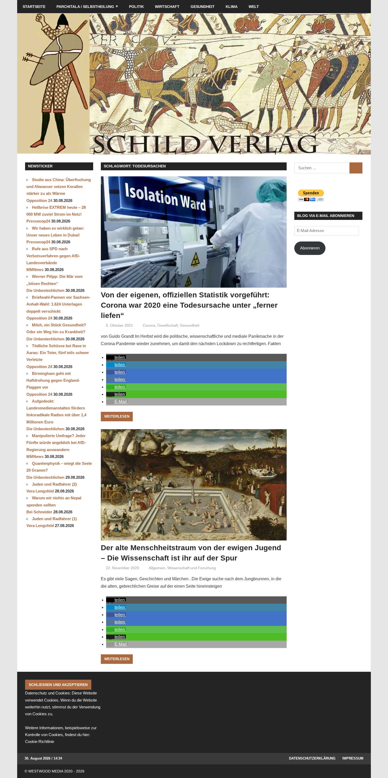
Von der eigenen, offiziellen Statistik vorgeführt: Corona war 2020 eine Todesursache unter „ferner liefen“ (189, 305)
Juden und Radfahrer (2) (54, 484)
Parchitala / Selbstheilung (85, 6)
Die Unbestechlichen (45, 290)
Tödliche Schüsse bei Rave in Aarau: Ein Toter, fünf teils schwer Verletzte (57, 353)
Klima (232, 6)
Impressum (352, 758)
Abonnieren (310, 248)
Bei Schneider (39, 512)
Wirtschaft (167, 6)
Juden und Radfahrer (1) (54, 518)
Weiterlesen (116, 416)
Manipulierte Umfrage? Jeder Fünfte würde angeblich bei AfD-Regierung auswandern (56, 442)
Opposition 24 (39, 200)
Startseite (34, 6)
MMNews (35, 269)
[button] (116, 357)
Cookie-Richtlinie (39, 741)
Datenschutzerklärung (312, 758)
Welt (254, 6)
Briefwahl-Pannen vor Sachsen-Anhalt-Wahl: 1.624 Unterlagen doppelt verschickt (58, 304)
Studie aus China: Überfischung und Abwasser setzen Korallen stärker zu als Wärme (58, 186)
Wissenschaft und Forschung (191, 568)
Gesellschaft (167, 325)
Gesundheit (203, 6)
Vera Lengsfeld (40, 491)
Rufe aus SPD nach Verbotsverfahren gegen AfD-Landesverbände (53, 256)
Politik (136, 6)
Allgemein (157, 568)
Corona (149, 325)
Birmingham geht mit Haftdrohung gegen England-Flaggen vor (53, 380)
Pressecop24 (38, 221)
